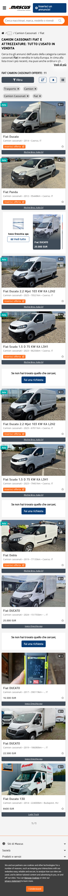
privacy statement (13, 881)
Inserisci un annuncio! (45, 8)
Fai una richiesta (33, 380)
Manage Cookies (31, 878)
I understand (34, 889)
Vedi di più (60, 64)
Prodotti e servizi (11, 856)
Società (6, 850)
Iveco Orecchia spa (33, 626)
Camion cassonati (26, 33)
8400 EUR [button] (8, 809)
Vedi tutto (20, 239)
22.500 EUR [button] (9, 753)
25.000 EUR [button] (9, 620)
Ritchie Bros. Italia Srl (33, 152)
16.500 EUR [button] (9, 698)
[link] (33, 117)
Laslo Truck (33, 814)
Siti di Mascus (15, 844)
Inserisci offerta (12, 146)
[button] (18, 80)
